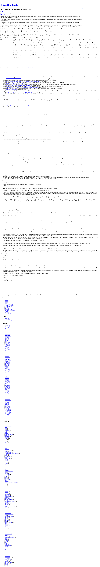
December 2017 (8, 336)
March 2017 (7, 338)
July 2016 (7, 341)
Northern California (8, 499)
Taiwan (6, 540)
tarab (6, 543)
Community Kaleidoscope (10, 305)
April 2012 (7, 380)
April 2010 (7, 405)
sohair (6, 527)
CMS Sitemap (7, 319)
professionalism (8, 513)
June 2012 (7, 378)
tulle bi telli (7, 553)
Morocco (6, 493)
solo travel (7, 531)
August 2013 (7, 364)
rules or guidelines (8, 522)
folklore (6, 466)
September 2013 (8, 363)
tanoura (6, 541)
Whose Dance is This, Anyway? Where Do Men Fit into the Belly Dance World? (21, 74)
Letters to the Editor (8, 68)
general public (7, 469)
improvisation (7, 479)
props (6, 515)
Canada (6, 442)
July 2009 (7, 414)
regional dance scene (9, 516)
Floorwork (7, 465)
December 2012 (8, 372)
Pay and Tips (7, 503)
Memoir (6, 492)
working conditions (8, 562)
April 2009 (7, 417)
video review (7, 560)
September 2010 (8, 400)
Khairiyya (7, 486)
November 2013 (8, 361)
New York (7, 498)
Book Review (7, 436)
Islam (6, 484)
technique (7, 544)
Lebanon (6, 488)
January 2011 (7, 395)
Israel (6, 485)
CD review (7, 444)
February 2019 (7, 326)
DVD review (7, 456)
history (6, 477)
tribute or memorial (8, 552)
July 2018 (7, 332)
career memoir (7, 443)
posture (6, 512)
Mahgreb (6, 491)
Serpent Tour (7, 525)
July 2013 (7, 365)
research (6, 519)
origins (6, 502)
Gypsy (6, 475)
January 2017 (7, 339)
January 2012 (7, 383)
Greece (6, 473)
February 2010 (7, 407)
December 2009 (8, 409)
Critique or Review (8, 452)
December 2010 (8, 396)
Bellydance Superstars (9, 434)
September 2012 (8, 374)
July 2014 (7, 355)
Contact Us (7, 311)
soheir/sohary (7, 530)
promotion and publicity (9, 514)
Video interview (8, 559)
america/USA (7, 423)
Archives (6, 303)
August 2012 (7, 375)
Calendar (6, 301)
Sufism (6, 539)
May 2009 (7, 416)
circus (6, 448)
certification (7, 445)
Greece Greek (7, 474)
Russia (6, 523)
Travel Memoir (8, 549)
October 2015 (7, 344)
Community (7, 449)
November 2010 (8, 398)
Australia (6, 431)
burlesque (7, 437)
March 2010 (7, 406)
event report (7, 461)
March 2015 (7, 349)
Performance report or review (10, 506)
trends (6, 550)
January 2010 (7, 408)
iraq (5, 483)
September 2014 (8, 353)
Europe (6, 460)
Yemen (6, 564)
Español (6, 459)
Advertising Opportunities (10, 310)
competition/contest (8, 450)
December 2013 (8, 360)
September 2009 (8, 412)
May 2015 (7, 347)
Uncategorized (7, 557)
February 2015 (7, 350)
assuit (6, 429)
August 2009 (7, 413)
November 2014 (8, 351)
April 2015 (7, 348)
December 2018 (8, 328)
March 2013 (7, 369)
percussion (7, 505)
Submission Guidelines (9, 309)
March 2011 (7, 393)
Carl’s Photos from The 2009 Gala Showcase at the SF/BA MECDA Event (19, 92)
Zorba (3, 11)
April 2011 (7, 392)
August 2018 (7, 331)
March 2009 (7, 418)
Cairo (6, 439)
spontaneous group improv (10, 537)
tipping (6, 546)
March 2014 (7, 357)
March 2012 (7, 381)
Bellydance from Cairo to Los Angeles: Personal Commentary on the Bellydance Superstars (22, 87)
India (6, 480)
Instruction (7, 481)
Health (6, 476)
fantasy (6, 462)
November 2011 (8, 385)
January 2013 (7, 371)
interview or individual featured (11, 482)
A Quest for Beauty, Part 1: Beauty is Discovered (14, 72)
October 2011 (7, 386)
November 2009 (8, 410)
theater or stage (8, 545)
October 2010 (7, 399)
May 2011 (7, 391)
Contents (6, 300)
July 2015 (7, 346)
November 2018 (8, 329)
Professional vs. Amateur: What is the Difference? (15, 83)
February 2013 (7, 370)
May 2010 (7, 404)
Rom (6, 521)
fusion (6, 467)
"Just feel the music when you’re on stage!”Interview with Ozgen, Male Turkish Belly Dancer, (23, 81)
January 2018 (7, 335)
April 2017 (7, 337)
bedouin (6, 433)
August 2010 (7, 401)
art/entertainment (8, 426)
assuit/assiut (7, 430)
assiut (6, 428)
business (6, 438)
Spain (6, 535)
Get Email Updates (8, 313)
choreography (7, 447)
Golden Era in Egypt (9, 471)
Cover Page (7, 299)
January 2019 (7, 327)
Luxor (6, 490)
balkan (6, 432)
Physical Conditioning (9, 509)
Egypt (6, 457)
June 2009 (7, 415)
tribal (6, 551)
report (6, 518)
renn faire (7, 517)
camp (6, 441)
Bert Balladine (7, 435)
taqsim (6, 542)
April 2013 (7, 368)
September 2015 (8, 345)
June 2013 (7, 366)
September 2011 (8, 387)
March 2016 (7, 342)
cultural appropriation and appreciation (12, 453)
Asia (6, 427)
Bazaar (6, 307)
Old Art (6, 500)
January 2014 (7, 359)
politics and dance (8, 510)
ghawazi (6, 470)
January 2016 (7, 343)
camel (6, 440)
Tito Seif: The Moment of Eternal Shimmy (13, 78)
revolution (7, 520)
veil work (7, 558)
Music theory (7, 495)
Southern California (8, 534)
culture (6, 454)
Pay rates (6, 504)
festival (6, 463)
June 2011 (7, 390)
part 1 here (3, 14)
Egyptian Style (7, 458)
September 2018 (8, 330)
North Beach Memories (9, 304)
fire (5, 464)
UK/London (7, 556)
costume (6, 451)
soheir (6, 529)
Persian (6, 507)
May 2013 (7, 367)
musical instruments (8, 496)
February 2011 (7, 394)
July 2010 (7, 402)
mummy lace (7, 494)
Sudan (6, 538)
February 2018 (7, 334)
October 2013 (7, 362)
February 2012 (7, 382)
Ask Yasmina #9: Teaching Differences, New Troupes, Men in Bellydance (18, 85)
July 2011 (7, 389)
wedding (6, 561)
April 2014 (7, 356)
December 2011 (8, 384)
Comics (6, 302)
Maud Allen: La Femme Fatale (11, 89)
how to (6, 478)
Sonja (4, 289)
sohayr (6, 528)
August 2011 (7, 388)
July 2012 (7, 377)
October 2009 (7, 411)
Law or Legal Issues (8, 487)
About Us (7, 308)
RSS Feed (7, 312)
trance (6, 548)
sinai (6, 526)
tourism (6, 547)
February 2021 (7, 325)
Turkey (6, 555)
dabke (6, 455)
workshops (7, 563)
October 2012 (7, 373)
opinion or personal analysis (10, 501)
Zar (5, 565)
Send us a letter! (30, 67)
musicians (7, 497)
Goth (6, 472)
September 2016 (8, 340)
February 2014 (7, 358)
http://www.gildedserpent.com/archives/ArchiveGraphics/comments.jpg (16, 105)
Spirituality (7, 536)
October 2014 (7, 352)
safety (6, 524)
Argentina (7, 424)
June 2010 (7, 403)
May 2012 (7, 379)
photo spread (7, 508)
